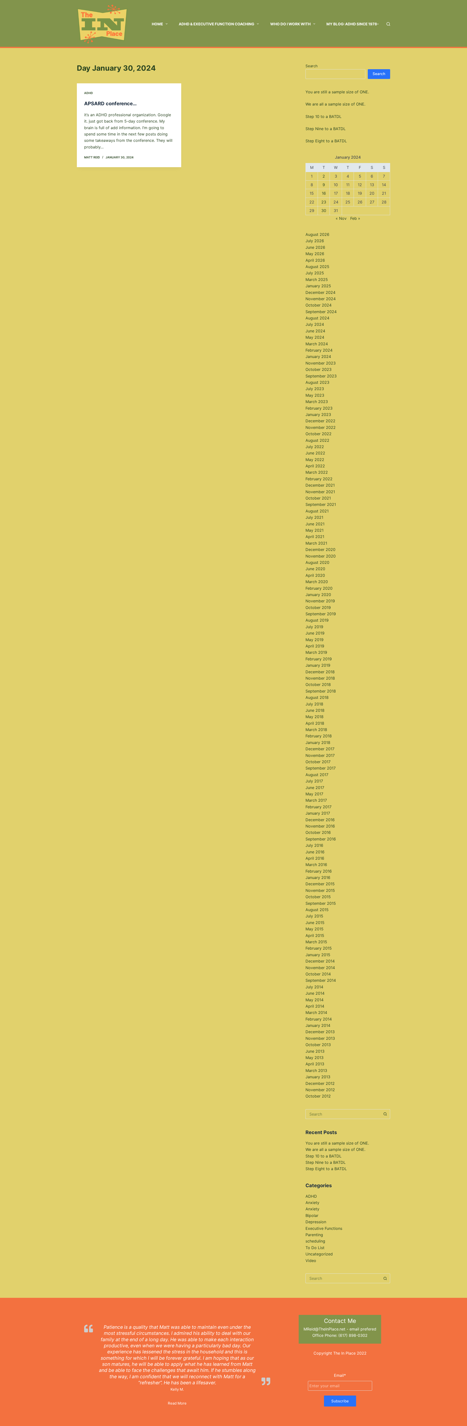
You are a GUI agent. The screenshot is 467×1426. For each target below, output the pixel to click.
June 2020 (315, 568)
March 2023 (316, 401)
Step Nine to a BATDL (325, 128)
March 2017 (316, 800)
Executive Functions (323, 1228)
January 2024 (318, 356)
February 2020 (318, 588)
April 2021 (314, 536)
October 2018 (318, 684)
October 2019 (318, 607)
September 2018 (320, 691)
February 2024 (318, 350)
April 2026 (315, 260)
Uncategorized (319, 1254)
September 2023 (321, 376)
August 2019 (317, 620)
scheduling (315, 1241)
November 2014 (320, 967)
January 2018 (317, 742)
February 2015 (318, 948)
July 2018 (314, 704)
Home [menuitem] (157, 24)
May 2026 (314, 253)
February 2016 (318, 871)
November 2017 (320, 755)
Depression (315, 1221)
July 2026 (314, 240)
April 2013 (314, 1063)
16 (324, 193)
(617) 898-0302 (353, 1335)
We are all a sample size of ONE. (335, 104)
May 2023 (314, 395)
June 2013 (314, 1051)
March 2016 (316, 864)
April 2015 (314, 935)
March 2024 (316, 343)
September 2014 (320, 980)
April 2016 (314, 858)
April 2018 (314, 723)
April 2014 (314, 1006)
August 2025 (317, 266)
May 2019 (314, 639)
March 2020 (316, 581)
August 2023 (317, 382)
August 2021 (317, 511)
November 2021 (320, 491)
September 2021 (320, 504)
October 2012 (318, 1096)
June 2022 (315, 453)
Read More (177, 1403)
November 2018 (320, 678)
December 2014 (320, 961)
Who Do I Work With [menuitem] (290, 24)
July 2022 (314, 446)
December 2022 (320, 420)
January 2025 (318, 285)
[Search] (388, 24)
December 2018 (320, 671)
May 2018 (314, 716)
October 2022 (318, 433)
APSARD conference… (110, 103)
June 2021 (314, 523)
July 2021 (314, 517)
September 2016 (320, 839)
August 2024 (317, 318)
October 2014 (318, 974)
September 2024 (321, 311)
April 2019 (314, 646)
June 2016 (314, 851)
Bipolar (311, 1215)
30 (323, 210)
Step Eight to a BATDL (326, 140)
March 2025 (316, 279)
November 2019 (320, 600)
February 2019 (318, 658)
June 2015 (314, 922)
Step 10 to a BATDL (323, 116)
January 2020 (318, 594)
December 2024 (320, 292)
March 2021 (316, 543)
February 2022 (318, 478)
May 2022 (314, 459)
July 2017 (314, 781)
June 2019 (314, 633)
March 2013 (316, 1070)
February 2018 (318, 735)
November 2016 (320, 826)
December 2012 (320, 1083)
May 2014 (314, 999)
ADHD (88, 93)
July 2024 (314, 324)
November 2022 (320, 427)
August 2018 (317, 697)
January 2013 (317, 1076)
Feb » (355, 218)
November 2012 (320, 1089)
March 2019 (316, 652)
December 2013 (320, 1031)
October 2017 (318, 761)
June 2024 (315, 330)
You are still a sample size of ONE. (337, 91)
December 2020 (320, 549)
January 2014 (317, 1025)
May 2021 (314, 530)
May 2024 (314, 337)
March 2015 (316, 941)
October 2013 (318, 1044)
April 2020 (315, 575)
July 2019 (314, 626)
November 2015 (320, 890)
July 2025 (314, 272)
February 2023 (318, 408)
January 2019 (317, 665)
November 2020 (320, 556)
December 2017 (319, 748)
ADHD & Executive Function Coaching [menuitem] (216, 24)
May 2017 (314, 793)
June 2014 (314, 993)
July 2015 (314, 916)
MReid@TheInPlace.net (324, 1329)
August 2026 (317, 234)
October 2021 (318, 498)
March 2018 (316, 729)
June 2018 (314, 710)
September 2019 (320, 613)
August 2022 (317, 440)
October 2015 (318, 896)
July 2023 (314, 388)
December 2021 (320, 485)
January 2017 (317, 813)
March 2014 (316, 1012)
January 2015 (317, 954)
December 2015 (320, 883)
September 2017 (320, 768)
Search (311, 66)
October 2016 (318, 832)
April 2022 (315, 465)
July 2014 (314, 986)
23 (323, 202)
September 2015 (320, 903)
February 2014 (318, 1019)
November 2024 (320, 298)
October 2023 (318, 369)
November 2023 (320, 363)
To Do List (314, 1247)
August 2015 (317, 909)
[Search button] (385, 1114)
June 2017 (314, 787)
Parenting (314, 1234)
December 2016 (320, 819)
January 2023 (318, 414)
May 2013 (314, 1057)
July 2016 (314, 845)
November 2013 (320, 1038)
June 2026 (315, 247)
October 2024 (318, 305)
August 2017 (316, 774)
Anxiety (312, 1202)
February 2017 (318, 806)
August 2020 (317, 562)
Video (310, 1260)
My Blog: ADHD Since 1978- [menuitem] (352, 24)
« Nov (341, 218)
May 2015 (314, 928)
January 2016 (317, 877)
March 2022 (316, 472)
